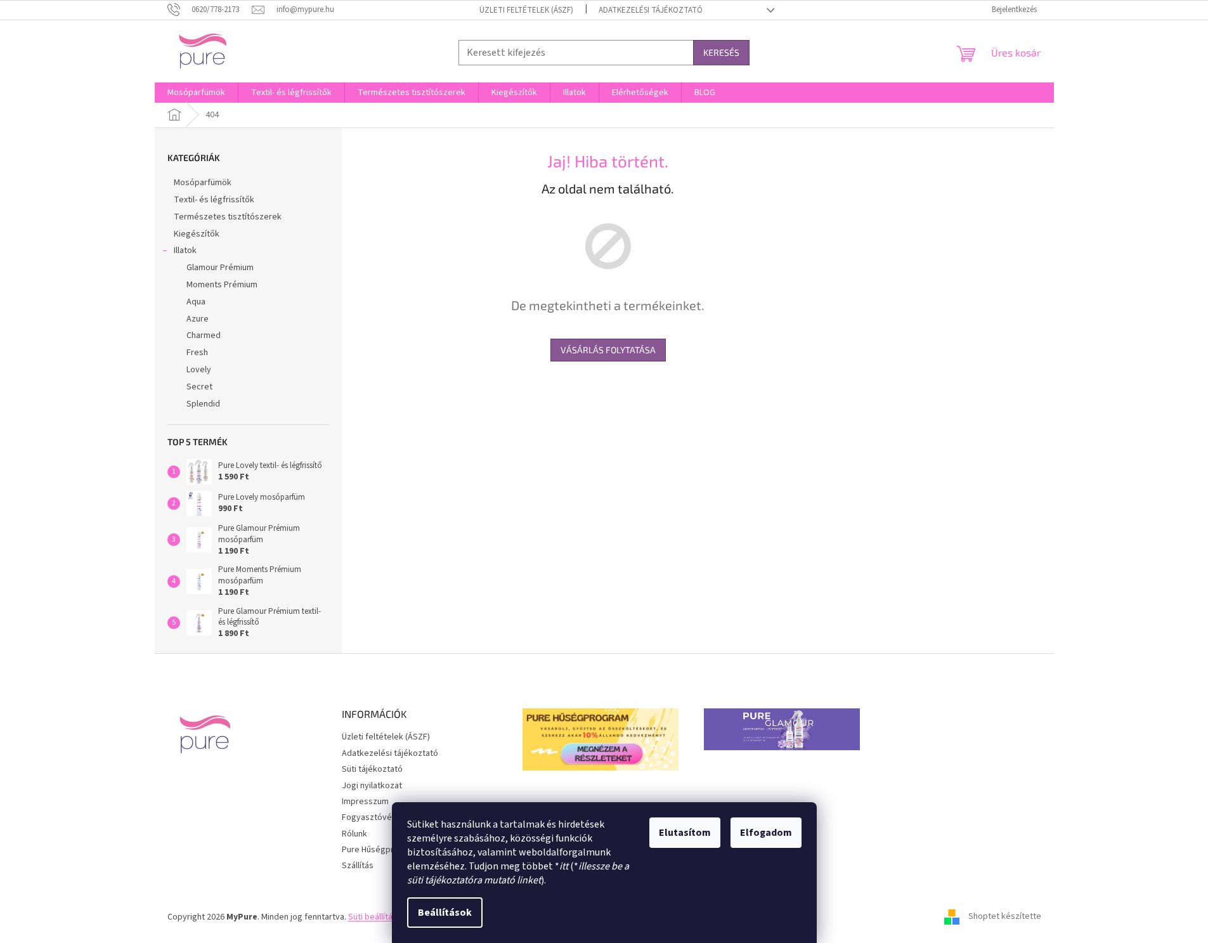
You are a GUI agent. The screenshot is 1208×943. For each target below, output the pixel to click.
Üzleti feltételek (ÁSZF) (526, 10)
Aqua (195, 302)
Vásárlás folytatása (608, 349)
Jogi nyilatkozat (372, 785)
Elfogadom (766, 833)
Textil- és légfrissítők (214, 199)
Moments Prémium (221, 284)
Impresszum (365, 801)
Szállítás (357, 865)
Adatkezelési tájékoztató (651, 10)
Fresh (197, 352)
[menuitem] (196, 92)
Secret (199, 386)
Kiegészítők (196, 234)
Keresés (721, 52)
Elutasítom (685, 833)
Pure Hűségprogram (380, 849)
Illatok (185, 250)
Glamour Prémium (220, 267)
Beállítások (445, 913)
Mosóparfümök (202, 182)
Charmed (203, 335)
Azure (197, 319)
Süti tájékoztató (372, 769)
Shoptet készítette (1004, 917)
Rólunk (354, 834)
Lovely (198, 369)
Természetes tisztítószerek (228, 217)
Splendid (203, 404)
